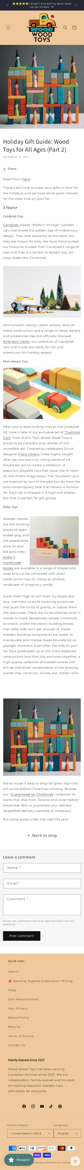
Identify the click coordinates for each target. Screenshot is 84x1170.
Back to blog (44, 835)
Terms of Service (21, 1036)
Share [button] (12, 169)
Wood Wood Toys (34, 1162)
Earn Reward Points (23, 999)
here (26, 179)
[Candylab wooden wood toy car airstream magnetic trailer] (42, 316)
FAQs (12, 990)
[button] (8, 27)
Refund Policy (19, 1017)
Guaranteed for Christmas (32, 794)
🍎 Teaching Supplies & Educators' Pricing (40, 981)
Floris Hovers (28, 454)
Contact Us (16, 1045)
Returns (14, 1027)
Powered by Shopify (57, 1162)
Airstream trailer (16, 341)
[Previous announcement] (7, 5)
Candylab (11, 225)
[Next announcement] (76, 5)
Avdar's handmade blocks (12, 562)
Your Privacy (18, 1008)
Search (13, 971)
